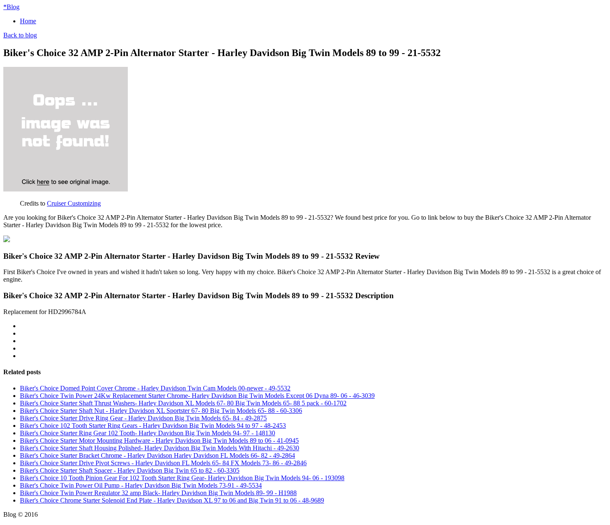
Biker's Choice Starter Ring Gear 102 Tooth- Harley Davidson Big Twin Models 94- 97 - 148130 (147, 433)
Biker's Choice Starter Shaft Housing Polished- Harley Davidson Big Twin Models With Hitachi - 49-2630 (159, 447)
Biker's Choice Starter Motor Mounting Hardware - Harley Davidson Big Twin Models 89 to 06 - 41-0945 (159, 440)
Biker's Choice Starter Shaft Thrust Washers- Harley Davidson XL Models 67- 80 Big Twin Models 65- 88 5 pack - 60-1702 (183, 403)
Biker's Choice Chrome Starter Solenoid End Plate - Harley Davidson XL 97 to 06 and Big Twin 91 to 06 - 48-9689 (172, 500)
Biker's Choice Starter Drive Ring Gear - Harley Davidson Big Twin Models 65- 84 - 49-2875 (143, 418)
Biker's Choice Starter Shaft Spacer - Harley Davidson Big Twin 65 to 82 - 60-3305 (129, 470)
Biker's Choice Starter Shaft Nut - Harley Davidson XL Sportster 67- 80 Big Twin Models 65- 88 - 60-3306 (161, 410)
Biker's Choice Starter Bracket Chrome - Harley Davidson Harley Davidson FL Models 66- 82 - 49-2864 (157, 455)
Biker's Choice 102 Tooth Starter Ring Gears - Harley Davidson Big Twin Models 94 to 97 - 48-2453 (153, 425)
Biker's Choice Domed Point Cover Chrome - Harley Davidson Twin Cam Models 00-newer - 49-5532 (155, 388)
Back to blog (20, 35)
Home (28, 21)
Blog (11, 6)
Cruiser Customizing (74, 203)
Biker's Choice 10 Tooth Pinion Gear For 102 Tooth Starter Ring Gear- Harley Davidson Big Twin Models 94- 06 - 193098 (182, 477)
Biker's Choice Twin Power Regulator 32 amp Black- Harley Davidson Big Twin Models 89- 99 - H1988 (158, 492)
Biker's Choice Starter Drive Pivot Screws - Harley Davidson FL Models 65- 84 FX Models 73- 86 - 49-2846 (163, 462)
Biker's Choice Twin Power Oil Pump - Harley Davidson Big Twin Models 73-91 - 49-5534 (141, 485)
